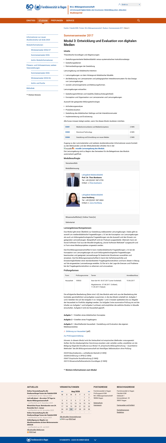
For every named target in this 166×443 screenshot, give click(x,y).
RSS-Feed (32, 432)
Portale (81, 28)
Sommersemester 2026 (40, 55)
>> (89, 391)
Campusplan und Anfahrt (126, 405)
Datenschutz (98, 403)
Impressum (98, 405)
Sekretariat (70, 222)
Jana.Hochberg (96, 203)
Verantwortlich (71, 163)
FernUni (66, 28)
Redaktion (120, 412)
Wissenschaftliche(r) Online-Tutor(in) (81, 217)
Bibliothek (30, 88)
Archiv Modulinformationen (42, 60)
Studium (43, 20)
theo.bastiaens (96, 183)
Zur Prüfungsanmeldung (73, 336)
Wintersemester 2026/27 (41, 50)
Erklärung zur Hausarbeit (76, 331)
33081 (67, 127)
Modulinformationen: (35, 45)
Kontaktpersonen (123, 410)
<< (62, 391)
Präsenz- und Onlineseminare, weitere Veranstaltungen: (41, 66)
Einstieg (31, 20)
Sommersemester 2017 (116, 28)
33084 (67, 137)
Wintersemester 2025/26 (41, 78)
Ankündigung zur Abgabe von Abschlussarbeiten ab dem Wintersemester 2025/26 (42, 422)
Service (70, 20)
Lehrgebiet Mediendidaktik (92, 175)
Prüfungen (57, 20)
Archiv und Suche (38, 83)
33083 (67, 132)
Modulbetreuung (72, 168)
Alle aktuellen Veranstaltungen (70, 417)
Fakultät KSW (74, 28)
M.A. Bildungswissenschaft (82, 7)
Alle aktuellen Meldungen (35, 430)
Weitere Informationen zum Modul (81, 370)
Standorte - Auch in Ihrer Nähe (75, 440)
